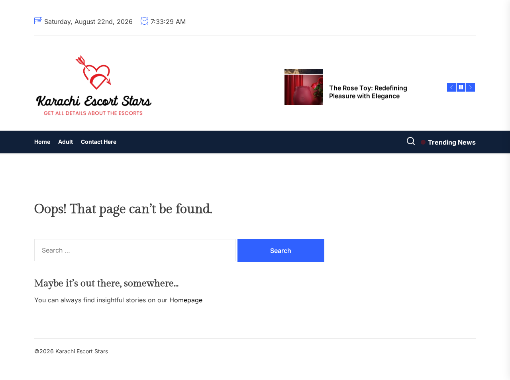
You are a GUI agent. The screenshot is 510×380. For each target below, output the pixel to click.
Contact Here (98, 141)
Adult (65, 141)
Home (42, 141)
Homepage (185, 300)
